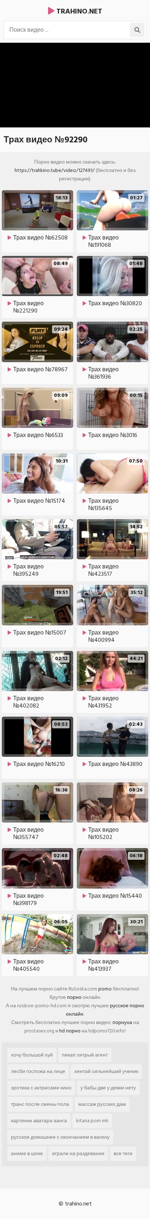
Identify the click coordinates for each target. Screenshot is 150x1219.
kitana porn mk (92, 1120)
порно (74, 997)
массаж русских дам (102, 1104)
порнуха (122, 1022)
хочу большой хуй (32, 1055)
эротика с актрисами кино (41, 1088)
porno (105, 989)
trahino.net (78, 11)
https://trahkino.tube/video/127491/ (55, 170)
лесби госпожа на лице (38, 1071)
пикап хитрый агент (85, 1055)
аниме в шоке (27, 1153)
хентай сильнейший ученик (106, 1071)
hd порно (69, 1031)
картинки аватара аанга (39, 1120)
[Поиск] (137, 30)
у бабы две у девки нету (108, 1088)
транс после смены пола (40, 1104)
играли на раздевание (78, 1153)
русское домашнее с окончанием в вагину (60, 1137)
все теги (123, 1153)
